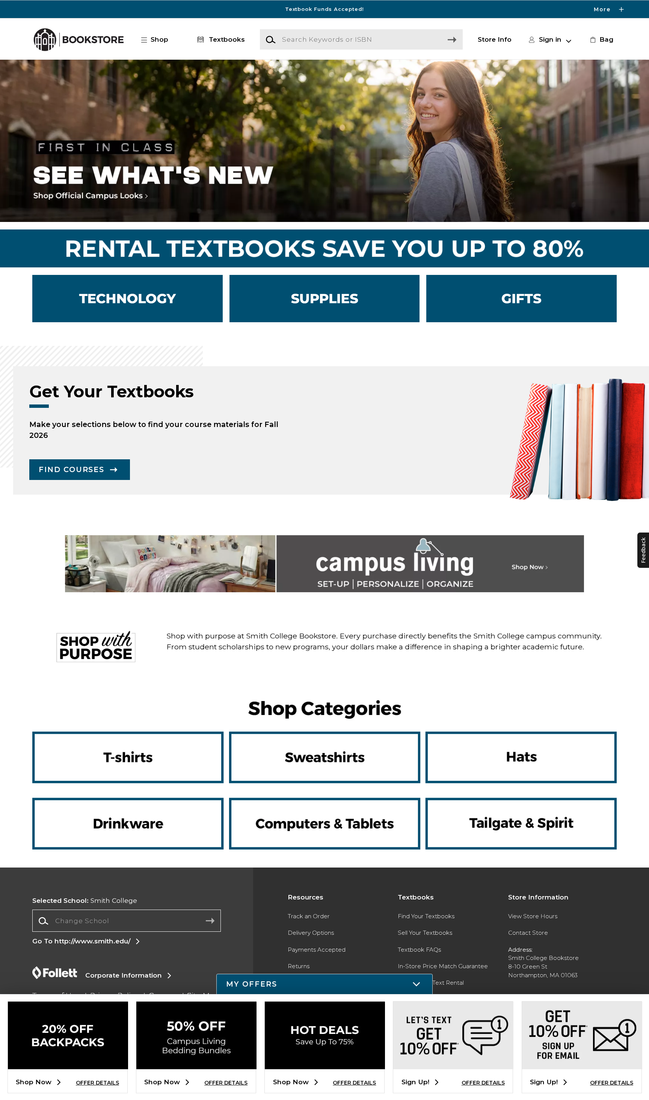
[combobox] (126, 921)
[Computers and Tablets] (324, 798)
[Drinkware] (133, 798)
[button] (324, 9)
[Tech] (127, 299)
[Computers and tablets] (324, 819)
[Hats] (515, 744)
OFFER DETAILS (97, 1083)
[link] (600, 39)
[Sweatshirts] (324, 744)
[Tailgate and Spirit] (515, 798)
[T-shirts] (133, 744)
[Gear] (521, 299)
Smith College (84, 900)
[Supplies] (324, 299)
